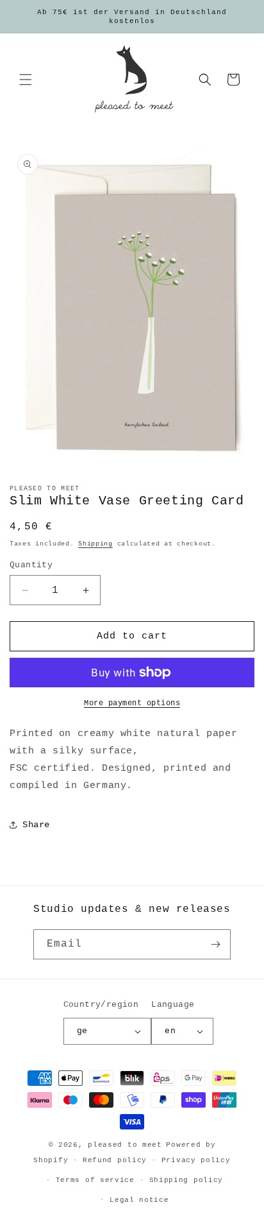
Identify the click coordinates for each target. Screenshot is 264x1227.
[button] (26, 79)
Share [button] (36, 824)
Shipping (95, 543)
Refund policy (115, 1160)
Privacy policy (196, 1160)
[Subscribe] (216, 944)
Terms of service (95, 1180)
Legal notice (139, 1200)
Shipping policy (186, 1180)
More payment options (132, 703)
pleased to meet (125, 1145)
